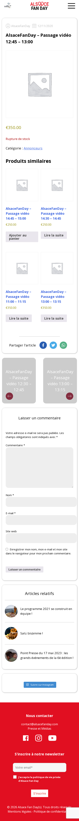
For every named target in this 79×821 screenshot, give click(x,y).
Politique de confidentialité (52, 811)
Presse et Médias (39, 729)
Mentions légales (19, 811)
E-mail (11, 513)
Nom (10, 495)
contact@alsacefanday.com (39, 724)
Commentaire (15, 445)
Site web (11, 531)
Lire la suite (54, 235)
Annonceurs (33, 148)
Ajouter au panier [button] (17, 237)
